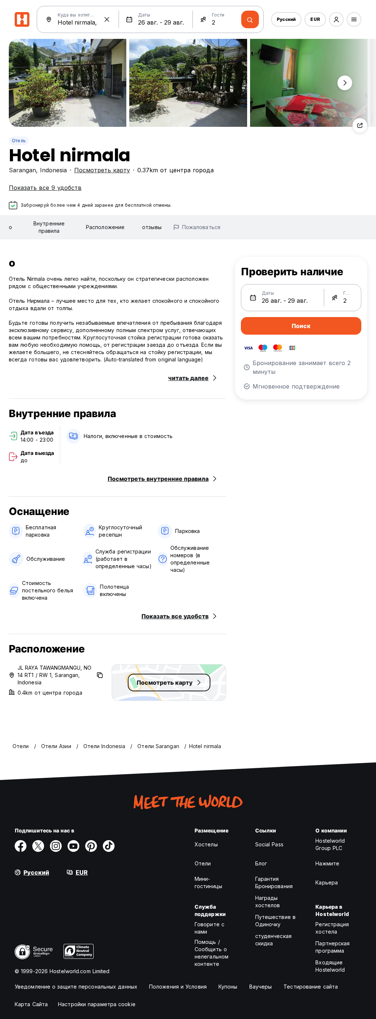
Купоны (228, 986)
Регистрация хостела (332, 928)
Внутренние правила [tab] (49, 227)
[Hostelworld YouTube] (73, 846)
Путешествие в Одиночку (275, 920)
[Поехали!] (250, 19)
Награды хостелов (267, 901)
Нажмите (327, 863)
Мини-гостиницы (208, 882)
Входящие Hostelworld (330, 966)
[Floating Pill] (344, 83)
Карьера (326, 882)
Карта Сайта (31, 1004)
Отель (19, 140)
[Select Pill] (336, 19)
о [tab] (10, 227)
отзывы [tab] (152, 227)
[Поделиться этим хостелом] (359, 125)
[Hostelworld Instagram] (56, 846)
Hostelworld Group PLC (330, 844)
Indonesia (53, 170)
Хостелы (206, 844)
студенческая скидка (273, 939)
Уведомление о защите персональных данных (76, 986)
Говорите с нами (209, 928)
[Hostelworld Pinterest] (91, 846)
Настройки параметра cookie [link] (96, 1004)
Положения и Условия (178, 986)
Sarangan (22, 170)
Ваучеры (260, 986)
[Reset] (107, 19)
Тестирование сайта (310, 986)
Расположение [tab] (105, 227)
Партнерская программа (332, 947)
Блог (261, 863)
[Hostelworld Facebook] (20, 846)
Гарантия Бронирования (274, 882)
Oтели (203, 863)
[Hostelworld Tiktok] (109, 846)
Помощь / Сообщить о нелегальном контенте (211, 953)
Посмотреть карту (102, 170)
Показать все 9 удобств (45, 187)
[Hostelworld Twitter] (38, 846)
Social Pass (269, 844)
